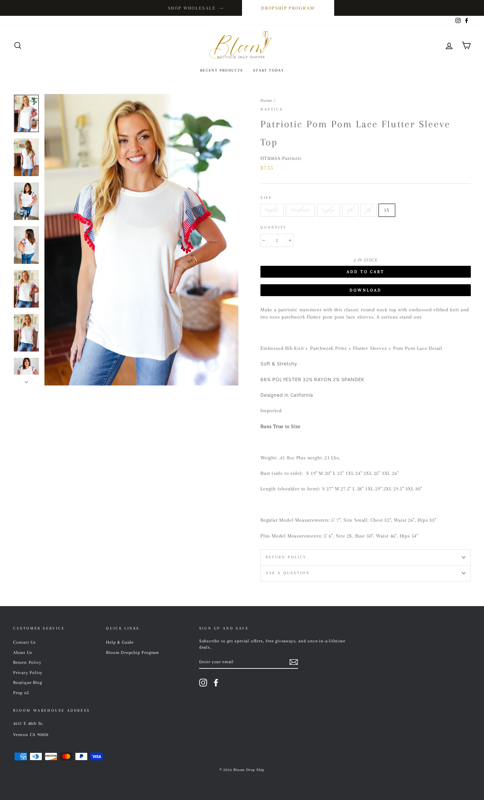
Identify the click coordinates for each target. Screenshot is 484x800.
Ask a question (288, 573)
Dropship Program (288, 8)
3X (387, 210)
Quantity (273, 227)
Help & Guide (120, 642)
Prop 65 (21, 692)
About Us (22, 652)
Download (365, 290)
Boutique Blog (27, 682)
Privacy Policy (27, 672)
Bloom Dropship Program (132, 652)
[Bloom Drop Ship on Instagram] (203, 683)
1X (350, 210)
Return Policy (286, 557)
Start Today (268, 70)
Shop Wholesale (196, 8)
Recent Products (221, 70)
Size (266, 198)
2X (368, 210)
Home (266, 100)
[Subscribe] (293, 662)
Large (328, 210)
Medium (300, 210)
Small (272, 210)
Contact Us (24, 642)
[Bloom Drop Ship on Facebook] (216, 683)
